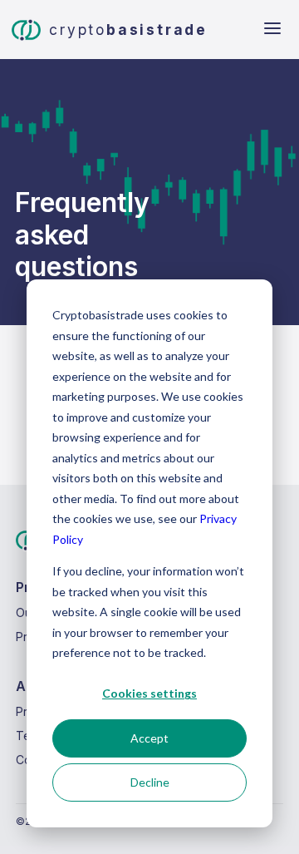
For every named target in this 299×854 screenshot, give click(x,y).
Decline (149, 782)
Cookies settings (149, 693)
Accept (149, 738)
